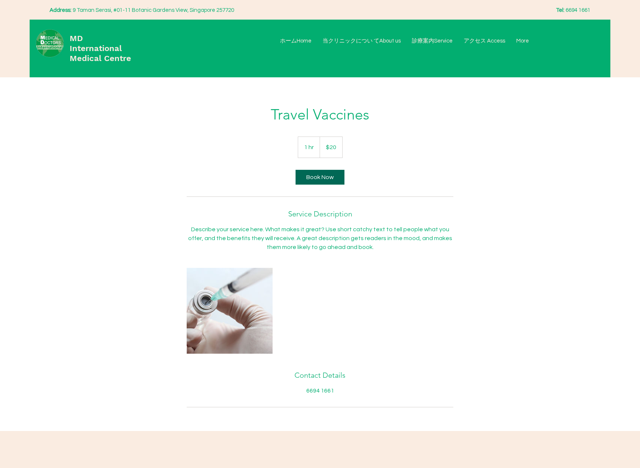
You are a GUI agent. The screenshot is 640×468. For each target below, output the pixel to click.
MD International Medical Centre (100, 48)
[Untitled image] (230, 311)
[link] (320, 177)
